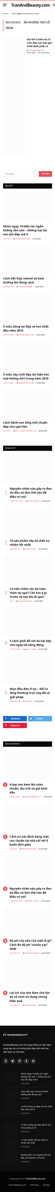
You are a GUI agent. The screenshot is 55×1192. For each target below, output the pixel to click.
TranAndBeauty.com (17, 1185)
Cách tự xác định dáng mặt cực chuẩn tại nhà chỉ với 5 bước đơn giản (29, 841)
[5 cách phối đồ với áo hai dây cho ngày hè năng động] (27, 621)
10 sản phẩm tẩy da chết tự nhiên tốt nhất (29, 543)
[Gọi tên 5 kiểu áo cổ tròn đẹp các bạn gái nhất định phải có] (13, 96)
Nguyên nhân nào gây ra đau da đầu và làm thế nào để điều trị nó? (31, 493)
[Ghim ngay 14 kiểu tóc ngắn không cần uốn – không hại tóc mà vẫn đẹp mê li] (27, 207)
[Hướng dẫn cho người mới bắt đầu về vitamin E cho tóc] (10, 1158)
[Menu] (5, 5)
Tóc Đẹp (46, 1185)
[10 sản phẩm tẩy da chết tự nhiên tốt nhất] (27, 521)
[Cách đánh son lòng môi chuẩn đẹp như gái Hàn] (27, 403)
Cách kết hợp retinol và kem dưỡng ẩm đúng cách (23, 280)
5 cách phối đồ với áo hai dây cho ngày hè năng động (30, 643)
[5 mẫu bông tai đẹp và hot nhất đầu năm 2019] (27, 307)
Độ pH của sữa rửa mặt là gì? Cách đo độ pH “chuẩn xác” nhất (30, 945)
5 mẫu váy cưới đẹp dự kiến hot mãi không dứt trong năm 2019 (26, 376)
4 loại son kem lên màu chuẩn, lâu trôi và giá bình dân (28, 788)
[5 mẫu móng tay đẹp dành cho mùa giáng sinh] (10, 1128)
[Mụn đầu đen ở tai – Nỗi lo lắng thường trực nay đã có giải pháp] (27, 669)
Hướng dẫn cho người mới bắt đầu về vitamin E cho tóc (36, 1156)
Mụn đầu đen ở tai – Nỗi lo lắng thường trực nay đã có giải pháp (30, 693)
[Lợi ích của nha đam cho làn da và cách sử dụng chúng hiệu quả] (27, 973)
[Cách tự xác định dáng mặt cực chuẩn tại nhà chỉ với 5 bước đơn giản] (27, 817)
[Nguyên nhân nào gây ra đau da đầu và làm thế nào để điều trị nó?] (27, 469)
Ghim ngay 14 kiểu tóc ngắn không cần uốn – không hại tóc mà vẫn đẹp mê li (25, 230)
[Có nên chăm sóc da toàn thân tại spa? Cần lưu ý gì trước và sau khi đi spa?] (27, 569)
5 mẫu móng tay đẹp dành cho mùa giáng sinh (36, 1126)
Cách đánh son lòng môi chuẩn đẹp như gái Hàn (25, 425)
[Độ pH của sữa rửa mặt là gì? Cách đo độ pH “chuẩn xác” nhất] (27, 921)
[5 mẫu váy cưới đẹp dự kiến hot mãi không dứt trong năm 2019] (27, 355)
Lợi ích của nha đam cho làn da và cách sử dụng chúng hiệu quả (30, 997)
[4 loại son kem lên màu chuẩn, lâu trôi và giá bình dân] (27, 765)
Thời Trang (34, 1185)
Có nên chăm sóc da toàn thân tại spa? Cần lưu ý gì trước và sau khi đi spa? (28, 593)
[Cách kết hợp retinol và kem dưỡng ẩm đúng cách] (27, 259)
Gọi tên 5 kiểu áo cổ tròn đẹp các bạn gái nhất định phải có (39, 43)
